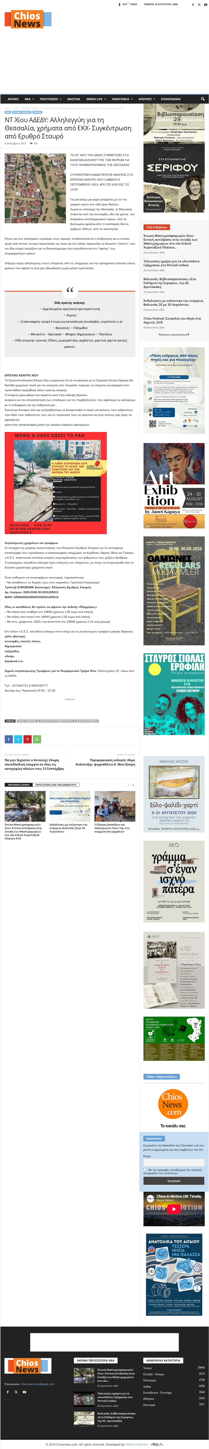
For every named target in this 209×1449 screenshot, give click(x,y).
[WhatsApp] (37, 739)
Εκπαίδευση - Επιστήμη (157, 1392)
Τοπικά (37, 112)
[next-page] (133, 785)
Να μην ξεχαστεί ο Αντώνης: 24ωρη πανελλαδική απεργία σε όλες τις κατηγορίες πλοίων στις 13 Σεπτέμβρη (34, 764)
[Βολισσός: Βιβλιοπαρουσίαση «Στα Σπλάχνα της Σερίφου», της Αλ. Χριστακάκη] (84, 1419)
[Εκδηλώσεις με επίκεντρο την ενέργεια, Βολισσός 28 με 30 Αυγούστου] (70, 806)
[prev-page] (128, 785)
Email (146, 1156)
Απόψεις (145, 99)
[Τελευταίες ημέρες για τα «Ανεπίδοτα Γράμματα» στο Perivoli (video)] (84, 1399)
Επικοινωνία (171, 99)
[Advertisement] (134, 19)
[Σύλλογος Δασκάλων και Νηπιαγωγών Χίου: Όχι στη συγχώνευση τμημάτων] (114, 806)
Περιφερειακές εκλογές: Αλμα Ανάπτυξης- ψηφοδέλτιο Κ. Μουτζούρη (105, 762)
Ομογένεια (120, 99)
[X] (199, 5)
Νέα (28, 99)
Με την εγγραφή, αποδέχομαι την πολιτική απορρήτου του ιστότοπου (172, 1171)
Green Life (94, 99)
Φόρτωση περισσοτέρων (173, 334)
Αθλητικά (148, 1398)
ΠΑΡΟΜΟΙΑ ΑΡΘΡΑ (18, 784)
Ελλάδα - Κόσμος (31, 108)
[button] (202, 99)
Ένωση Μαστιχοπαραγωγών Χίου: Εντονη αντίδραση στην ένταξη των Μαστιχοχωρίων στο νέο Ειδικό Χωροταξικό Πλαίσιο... (170, 241)
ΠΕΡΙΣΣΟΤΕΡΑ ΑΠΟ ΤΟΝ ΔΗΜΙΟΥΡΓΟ (56, 784)
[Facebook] (193, 5)
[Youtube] (205, 5)
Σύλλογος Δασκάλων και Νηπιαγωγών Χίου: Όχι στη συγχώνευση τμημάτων (111, 828)
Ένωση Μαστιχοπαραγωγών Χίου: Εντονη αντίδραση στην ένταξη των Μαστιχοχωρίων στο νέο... (116, 1375)
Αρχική (13, 99)
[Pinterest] (27, 739)
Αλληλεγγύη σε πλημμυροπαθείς (56, 721)
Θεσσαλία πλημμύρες (86, 721)
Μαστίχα (73, 99)
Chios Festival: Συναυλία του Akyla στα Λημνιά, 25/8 (172, 320)
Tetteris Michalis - (138, 1444)
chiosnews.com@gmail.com (37, 1384)
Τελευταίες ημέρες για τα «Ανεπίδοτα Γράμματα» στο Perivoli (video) (171, 263)
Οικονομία (149, 1404)
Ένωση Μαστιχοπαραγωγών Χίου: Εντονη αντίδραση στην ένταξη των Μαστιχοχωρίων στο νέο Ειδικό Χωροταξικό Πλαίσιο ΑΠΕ (23, 831)
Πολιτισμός (49, 99)
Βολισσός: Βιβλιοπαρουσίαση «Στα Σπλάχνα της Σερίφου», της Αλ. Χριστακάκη (169, 283)
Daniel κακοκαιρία (27, 721)
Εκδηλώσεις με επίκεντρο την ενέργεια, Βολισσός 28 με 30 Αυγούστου (68, 828)
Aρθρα (147, 1386)
